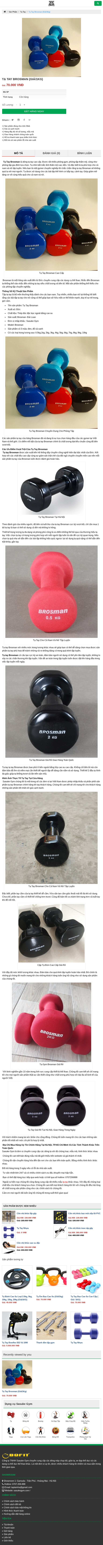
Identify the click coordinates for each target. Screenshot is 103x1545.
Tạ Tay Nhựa (23, 1228)
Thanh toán (9, 1528)
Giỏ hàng (8, 1531)
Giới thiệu (8, 1541)
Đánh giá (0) (51, 153)
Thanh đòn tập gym (45, 1342)
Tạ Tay (23, 12)
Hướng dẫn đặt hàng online (17, 1514)
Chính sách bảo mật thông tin (18, 1507)
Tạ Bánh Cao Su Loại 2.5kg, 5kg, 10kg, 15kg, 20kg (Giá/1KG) (17, 1298)
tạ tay (65, 1182)
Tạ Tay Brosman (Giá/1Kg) (14, 1391)
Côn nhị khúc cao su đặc (28, 1243)
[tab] (18, 153)
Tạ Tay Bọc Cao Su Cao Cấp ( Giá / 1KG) (84, 1298)
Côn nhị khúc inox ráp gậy (80, 1228)
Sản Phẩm (13, 12)
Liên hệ (7, 1537)
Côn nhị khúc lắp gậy (26, 1213)
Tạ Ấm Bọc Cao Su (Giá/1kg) (49, 1296)
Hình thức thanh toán (14, 1511)
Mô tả (18, 153)
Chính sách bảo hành (14, 1501)
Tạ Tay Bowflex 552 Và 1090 (15, 1342)
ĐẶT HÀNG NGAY (34, 111)
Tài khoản (8, 1524)
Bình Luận (84, 153)
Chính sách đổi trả (12, 1504)
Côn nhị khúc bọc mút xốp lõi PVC (84, 1213)
